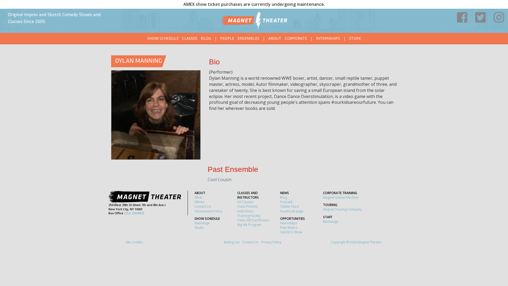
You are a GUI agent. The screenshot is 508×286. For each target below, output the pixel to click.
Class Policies (247, 206)
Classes (189, 38)
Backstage (330, 221)
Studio (199, 227)
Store (355, 38)
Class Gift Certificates (253, 220)
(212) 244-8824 (134, 213)
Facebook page (291, 211)
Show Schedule (163, 38)
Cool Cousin (220, 179)
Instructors (245, 211)
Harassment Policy (208, 211)
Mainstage (202, 223)
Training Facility (248, 215)
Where (199, 202)
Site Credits (134, 242)
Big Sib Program (249, 224)
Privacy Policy (271, 242)
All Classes (245, 202)
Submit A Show (291, 232)
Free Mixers (288, 227)
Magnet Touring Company (342, 209)
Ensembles (248, 38)
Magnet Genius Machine (341, 197)
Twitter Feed (289, 206)
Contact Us (202, 206)
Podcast (286, 202)
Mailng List (231, 242)
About (274, 38)
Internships (328, 38)
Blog (206, 38)
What (198, 197)
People (227, 38)
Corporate (296, 38)
